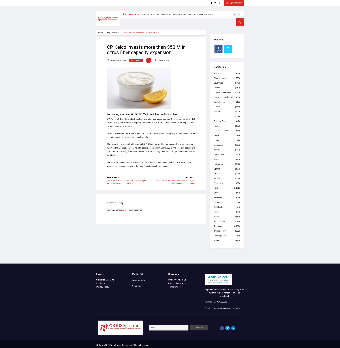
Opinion (217, 169)
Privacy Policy (102, 287)
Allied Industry (220, 78)
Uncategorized (220, 236)
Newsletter (136, 286)
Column (217, 88)
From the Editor (220, 121)
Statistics (218, 212)
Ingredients (112, 33)
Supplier (217, 217)
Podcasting (218, 183)
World (216, 240)
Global (216, 135)
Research (218, 202)
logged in (122, 210)
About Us (182, 280)
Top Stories (219, 226)
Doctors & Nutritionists (223, 97)
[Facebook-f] (222, 328)
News (216, 159)
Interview (217, 150)
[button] (234, 14)
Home (100, 33)
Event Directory (220, 102)
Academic (218, 73)
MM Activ (172, 280)
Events (217, 107)
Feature (217, 111)
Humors (217, 140)
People (217, 178)
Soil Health (218, 207)
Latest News (219, 154)
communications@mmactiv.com (225, 308)
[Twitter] (227, 328)
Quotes (217, 193)
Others (217, 174)
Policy (216, 188)
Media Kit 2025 (138, 280)
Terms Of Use (174, 287)
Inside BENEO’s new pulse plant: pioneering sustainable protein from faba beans (177, 14)
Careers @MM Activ (177, 283)
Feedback (100, 283)
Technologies (219, 221)
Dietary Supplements (222, 92)
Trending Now (220, 231)
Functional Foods (221, 131)
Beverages (218, 83)
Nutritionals (218, 164)
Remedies (218, 197)
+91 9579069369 (220, 302)
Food (216, 116)
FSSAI (216, 126)
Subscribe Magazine (105, 280)
